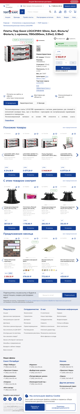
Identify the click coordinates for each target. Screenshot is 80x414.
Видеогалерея (62, 319)
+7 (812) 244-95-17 (35, 373)
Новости (44, 323)
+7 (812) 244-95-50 (35, 384)
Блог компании (62, 326)
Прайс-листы (28, 17)
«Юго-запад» (8, 387)
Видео (66, 17)
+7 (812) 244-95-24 (35, 367)
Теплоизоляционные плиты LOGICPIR (17, 26)
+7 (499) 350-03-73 (66, 367)
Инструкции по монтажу (12, 333)
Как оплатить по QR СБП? (12, 330)
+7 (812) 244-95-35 (9, 384)
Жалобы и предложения (12, 343)
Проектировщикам (31, 326)
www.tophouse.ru (12, 406)
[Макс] (20, 399)
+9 (56, 270)
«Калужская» (65, 365)
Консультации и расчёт (11, 319)
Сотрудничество (46, 319)
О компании (45, 313)
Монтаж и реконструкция (12, 326)
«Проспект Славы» (10, 370)
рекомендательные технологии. (22, 410)
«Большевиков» (9, 376)
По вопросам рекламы (32, 333)
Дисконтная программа (11, 316)
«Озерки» (7, 382)
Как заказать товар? (10, 336)
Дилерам (27, 319)
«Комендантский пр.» (37, 382)
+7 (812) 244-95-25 (9, 367)
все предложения (70, 127)
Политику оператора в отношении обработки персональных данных (47, 300)
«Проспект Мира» (67, 370)
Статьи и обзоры (63, 323)
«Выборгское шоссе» (37, 370)
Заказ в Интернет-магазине (13, 340)
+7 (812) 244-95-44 (10, 378)
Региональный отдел (68, 386)
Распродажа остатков (45, 17)
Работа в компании (47, 326)
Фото (59, 17)
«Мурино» (33, 365)
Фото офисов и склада (48, 336)
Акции (7, 17)
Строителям (28, 316)
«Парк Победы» (9, 365)
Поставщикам (29, 330)
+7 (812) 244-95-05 (9, 373)
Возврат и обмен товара (12, 346)
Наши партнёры (46, 316)
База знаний (7, 350)
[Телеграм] (10, 399)
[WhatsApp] (15, 399)
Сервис (59, 313)
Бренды (17, 17)
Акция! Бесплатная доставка (40, 2)
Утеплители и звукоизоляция (23, 23)
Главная (6, 23)
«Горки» (63, 376)
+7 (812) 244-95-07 (66, 388)
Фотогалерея (61, 316)
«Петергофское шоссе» (38, 376)
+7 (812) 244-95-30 (9, 390)
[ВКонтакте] (5, 399)
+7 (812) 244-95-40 (35, 378)
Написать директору (48, 330)
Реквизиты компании (48, 333)
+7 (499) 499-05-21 (66, 373)
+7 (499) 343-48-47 (66, 378)
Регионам (27, 323)
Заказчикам (28, 313)
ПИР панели (42, 23)
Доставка (6, 323)
